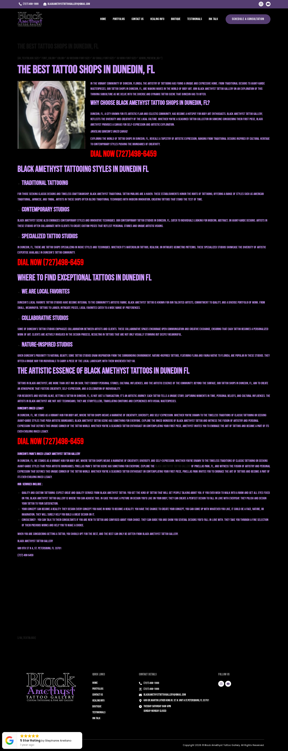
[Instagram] (261, 4)
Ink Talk (213, 19)
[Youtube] (268, 4)
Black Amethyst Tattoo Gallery (173, 466)
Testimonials (194, 19)
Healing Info (157, 19)
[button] (248, 19)
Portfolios (119, 19)
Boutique (175, 19)
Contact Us (138, 19)
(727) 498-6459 (25, 555)
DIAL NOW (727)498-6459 (123, 154)
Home (103, 19)
